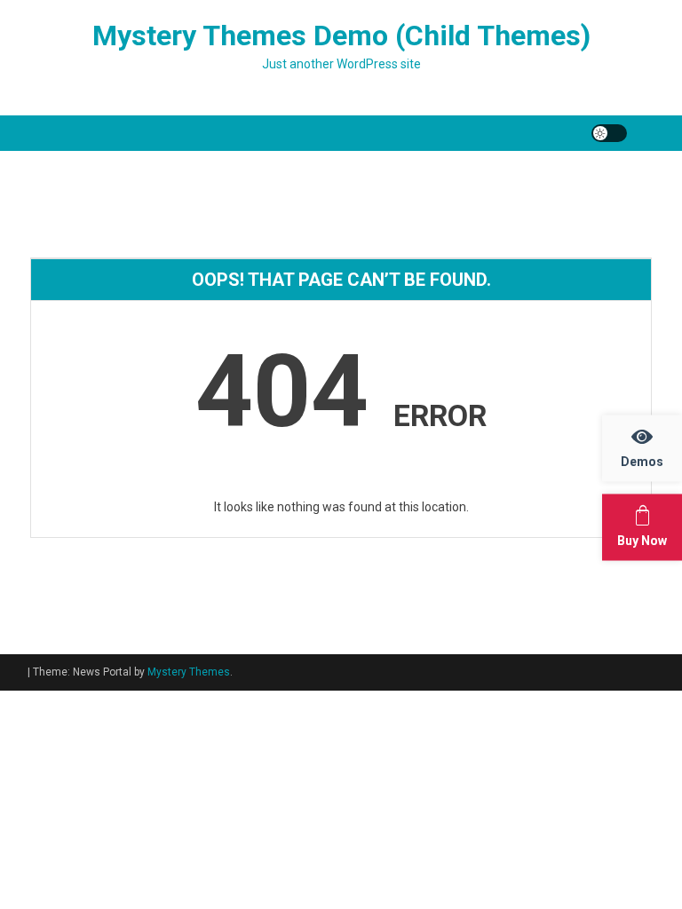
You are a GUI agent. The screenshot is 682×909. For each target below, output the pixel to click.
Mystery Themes (188, 672)
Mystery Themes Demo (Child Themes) (341, 35)
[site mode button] (609, 133)
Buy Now (642, 541)
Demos (642, 461)
